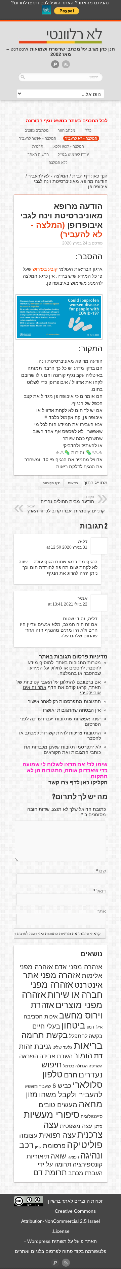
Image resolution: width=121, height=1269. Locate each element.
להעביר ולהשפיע (38, 1086)
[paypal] (55, 64)
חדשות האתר (38, 154)
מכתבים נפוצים (37, 130)
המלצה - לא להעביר (81, 138)
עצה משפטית (76, 1126)
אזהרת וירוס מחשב (67, 1010)
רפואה (73, 1156)
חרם (70, 1075)
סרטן (98, 1126)
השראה (28, 1056)
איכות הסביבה (41, 1016)
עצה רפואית (57, 1135)
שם (102, 870)
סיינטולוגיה (92, 1116)
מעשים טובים (58, 1105)
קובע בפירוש (45, 269)
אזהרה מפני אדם (78, 967)
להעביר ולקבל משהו (71, 1094)
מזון (32, 1094)
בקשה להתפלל (86, 1036)
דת (98, 1056)
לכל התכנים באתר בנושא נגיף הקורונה (67, 120)
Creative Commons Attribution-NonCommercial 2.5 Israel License (60, 1221)
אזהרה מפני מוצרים (62, 1000)
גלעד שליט (62, 1047)
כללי (87, 130)
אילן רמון (95, 1027)
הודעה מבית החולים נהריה (67, 499)
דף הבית (81, 176)
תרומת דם (50, 1172)
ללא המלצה (58, 162)
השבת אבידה (56, 1056)
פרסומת (54, 1145)
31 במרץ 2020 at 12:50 (66, 547)
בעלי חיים (46, 1026)
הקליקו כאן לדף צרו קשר (78, 782)
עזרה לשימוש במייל (73, 154)
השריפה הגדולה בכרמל (83, 1066)
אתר (101, 911)
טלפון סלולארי (72, 1079)
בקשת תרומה (45, 1035)
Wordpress (38, 1241)
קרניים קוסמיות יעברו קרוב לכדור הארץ (66, 508)
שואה (58, 1156)
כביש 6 (61, 1085)
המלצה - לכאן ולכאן (68, 146)
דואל (101, 891)
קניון (38, 1147)
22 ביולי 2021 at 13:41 (67, 604)
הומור (83, 1055)
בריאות (73, 483)
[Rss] (66, 64)
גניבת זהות (35, 1046)
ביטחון (73, 1025)
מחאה (91, 1104)
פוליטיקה (85, 1145)
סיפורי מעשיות (51, 1115)
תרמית (37, 146)
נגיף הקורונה (52, 483)
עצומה (28, 1135)
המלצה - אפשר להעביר (37, 138)
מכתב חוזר (66, 130)
